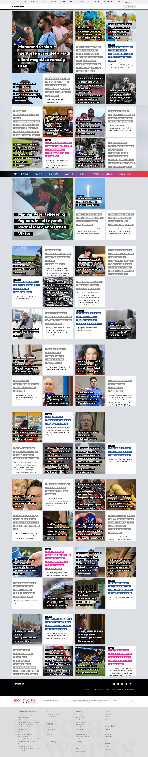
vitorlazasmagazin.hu (83, 736)
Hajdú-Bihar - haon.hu (25, 734)
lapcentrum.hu (109, 736)
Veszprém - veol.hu (53, 714)
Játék (118, 1)
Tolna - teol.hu (22, 751)
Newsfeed (53, 1)
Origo (17, 1)
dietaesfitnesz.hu (81, 734)
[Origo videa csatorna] (126, 684)
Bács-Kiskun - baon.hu (25, 715)
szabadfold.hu (51, 729)
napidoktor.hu (80, 727)
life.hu (107, 716)
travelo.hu (79, 732)
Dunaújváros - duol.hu (25, 727)
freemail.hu (108, 729)
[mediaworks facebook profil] (127, 701)
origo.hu (49, 734)
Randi (97, 1)
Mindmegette (34, 1)
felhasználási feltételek (103, 689)
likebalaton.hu (80, 724)
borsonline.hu (80, 751)
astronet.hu (79, 715)
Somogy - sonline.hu (24, 746)
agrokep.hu (50, 747)
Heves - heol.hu (23, 736)
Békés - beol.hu (23, 720)
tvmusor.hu (79, 741)
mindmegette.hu (81, 729)
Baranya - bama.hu (24, 717)
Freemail (62, 1)
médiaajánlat (130, 689)
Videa (44, 1)
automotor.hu (80, 717)
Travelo (72, 1)
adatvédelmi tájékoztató (89, 689)
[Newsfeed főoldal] (19, 684)
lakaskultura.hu (81, 720)
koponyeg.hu (109, 732)
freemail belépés (129, 7)
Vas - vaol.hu (51, 712)
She (89, 1)
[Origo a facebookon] (113, 684)
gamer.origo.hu (81, 722)
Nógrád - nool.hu (23, 744)
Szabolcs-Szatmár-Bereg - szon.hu (29, 748)
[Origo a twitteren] (117, 684)
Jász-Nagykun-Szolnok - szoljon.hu (29, 739)
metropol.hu (109, 714)
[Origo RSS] (130, 684)
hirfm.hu (107, 749)
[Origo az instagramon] (122, 684)
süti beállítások (115, 689)
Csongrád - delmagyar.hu (26, 724)
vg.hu (48, 744)
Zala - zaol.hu (51, 716)
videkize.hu (79, 739)
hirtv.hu (49, 732)
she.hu (107, 719)
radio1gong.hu (109, 747)
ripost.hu (108, 712)
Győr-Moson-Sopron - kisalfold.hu (28, 732)
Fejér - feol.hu (22, 729)
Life (25, 1)
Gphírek (81, 1)
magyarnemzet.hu (52, 727)
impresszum (123, 689)
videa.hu (108, 734)
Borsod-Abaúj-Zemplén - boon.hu (28, 722)
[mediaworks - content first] (24, 701)
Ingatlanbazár (108, 1)
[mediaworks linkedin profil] (132, 701)
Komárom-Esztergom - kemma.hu (28, 741)
